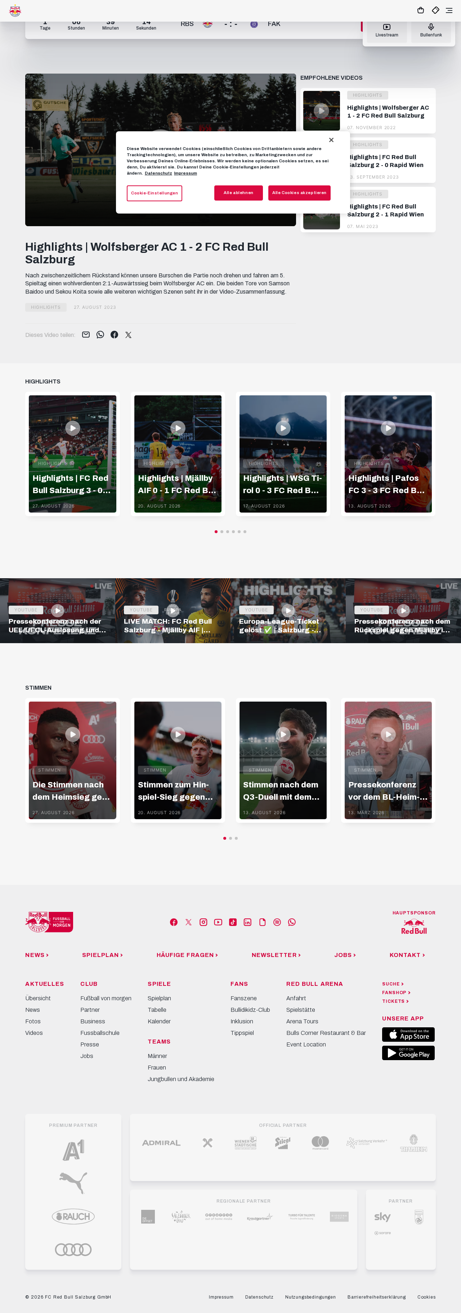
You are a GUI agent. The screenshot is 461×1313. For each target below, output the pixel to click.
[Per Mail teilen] (85, 335)
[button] (216, 531)
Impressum (185, 173)
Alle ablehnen (238, 192)
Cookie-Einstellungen (154, 193)
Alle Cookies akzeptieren (299, 192)
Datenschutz (158, 173)
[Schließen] (331, 140)
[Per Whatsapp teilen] (100, 335)
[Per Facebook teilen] (114, 335)
